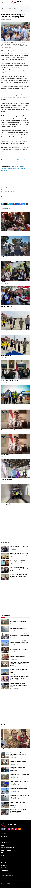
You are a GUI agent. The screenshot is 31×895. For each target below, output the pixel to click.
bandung (14, 196)
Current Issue (12, 8)
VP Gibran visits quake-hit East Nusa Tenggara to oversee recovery (15, 354)
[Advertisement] (15, 524)
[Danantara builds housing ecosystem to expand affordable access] (5, 569)
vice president (6, 200)
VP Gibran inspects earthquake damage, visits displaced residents (14, 330)
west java (22, 196)
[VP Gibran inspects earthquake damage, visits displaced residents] (15, 320)
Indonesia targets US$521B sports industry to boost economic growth (19, 664)
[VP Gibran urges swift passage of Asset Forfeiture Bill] (15, 444)
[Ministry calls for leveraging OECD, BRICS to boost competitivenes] (5, 562)
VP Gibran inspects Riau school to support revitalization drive (13, 478)
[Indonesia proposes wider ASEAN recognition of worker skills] (5, 678)
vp (4, 196)
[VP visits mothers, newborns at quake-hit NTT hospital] (15, 271)
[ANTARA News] (17, 2)
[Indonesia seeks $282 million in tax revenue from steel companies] (5, 636)
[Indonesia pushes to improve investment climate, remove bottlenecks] (5, 755)
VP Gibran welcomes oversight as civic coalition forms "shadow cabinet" (15, 429)
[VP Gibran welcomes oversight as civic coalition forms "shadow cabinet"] (15, 419)
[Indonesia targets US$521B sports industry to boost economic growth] (5, 664)
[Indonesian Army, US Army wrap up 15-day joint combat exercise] (5, 622)
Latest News (5, 542)
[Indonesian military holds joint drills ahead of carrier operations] (5, 643)
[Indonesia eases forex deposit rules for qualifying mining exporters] (5, 657)
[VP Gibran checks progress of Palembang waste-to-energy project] (15, 493)
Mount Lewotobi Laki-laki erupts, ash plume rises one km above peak (19, 671)
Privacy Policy (5, 868)
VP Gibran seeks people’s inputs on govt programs (15, 10)
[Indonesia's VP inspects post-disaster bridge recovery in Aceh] (15, 394)
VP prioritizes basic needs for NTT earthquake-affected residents (15, 305)
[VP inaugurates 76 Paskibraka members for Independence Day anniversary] (15, 369)
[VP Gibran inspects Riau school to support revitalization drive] (15, 468)
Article (3, 852)
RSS (2, 878)
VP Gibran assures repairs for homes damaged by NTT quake (15, 255)
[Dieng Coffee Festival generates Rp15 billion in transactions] (5, 548)
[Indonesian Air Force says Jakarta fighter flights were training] (5, 629)
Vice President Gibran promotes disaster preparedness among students (13, 168)
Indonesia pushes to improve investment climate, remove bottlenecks (18, 754)
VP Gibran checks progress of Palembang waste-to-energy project (15, 503)
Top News (4, 725)
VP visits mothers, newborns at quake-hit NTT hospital (14, 280)
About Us (3, 873)
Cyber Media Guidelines (7, 875)
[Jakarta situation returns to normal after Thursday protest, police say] (5, 685)
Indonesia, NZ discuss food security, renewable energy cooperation (17, 769)
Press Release (5, 858)
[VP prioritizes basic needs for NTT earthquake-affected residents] (15, 295)
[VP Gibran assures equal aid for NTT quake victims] (15, 221)
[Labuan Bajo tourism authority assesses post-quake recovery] (5, 576)
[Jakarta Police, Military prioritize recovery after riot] (5, 783)
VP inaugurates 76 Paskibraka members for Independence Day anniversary (14, 379)
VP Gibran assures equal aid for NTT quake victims (13, 231)
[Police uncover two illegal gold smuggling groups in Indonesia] (5, 650)
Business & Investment (7, 847)
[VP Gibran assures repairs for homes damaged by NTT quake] (15, 246)
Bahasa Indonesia (6, 862)
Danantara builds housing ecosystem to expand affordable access (19, 569)
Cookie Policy (5, 870)
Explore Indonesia (6, 850)
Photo (2, 855)
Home (5, 8)
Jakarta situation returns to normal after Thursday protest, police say (18, 685)
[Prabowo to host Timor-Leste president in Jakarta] (5, 811)
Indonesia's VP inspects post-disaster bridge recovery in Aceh (14, 404)
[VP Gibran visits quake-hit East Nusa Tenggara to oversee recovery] (15, 345)
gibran (9, 196)
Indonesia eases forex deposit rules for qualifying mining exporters (18, 656)
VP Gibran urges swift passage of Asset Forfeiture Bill (12, 453)
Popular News (5, 615)
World (2, 845)
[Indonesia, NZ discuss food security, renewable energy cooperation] (5, 769)
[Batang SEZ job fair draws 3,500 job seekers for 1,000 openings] (5, 555)
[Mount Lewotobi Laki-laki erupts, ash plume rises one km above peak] (5, 671)
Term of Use (4, 865)
